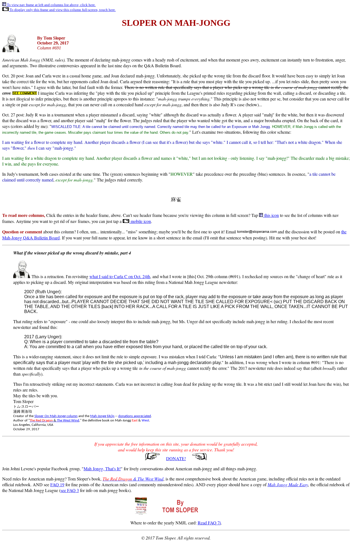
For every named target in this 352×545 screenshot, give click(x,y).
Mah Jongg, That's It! (102, 468)
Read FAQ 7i (209, 523)
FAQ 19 (57, 484)
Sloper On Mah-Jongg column (56, 416)
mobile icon (140, 221)
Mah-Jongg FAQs (102, 416)
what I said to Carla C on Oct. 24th (119, 276)
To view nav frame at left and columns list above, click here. (51, 5)
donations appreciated (134, 416)
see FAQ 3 (70, 490)
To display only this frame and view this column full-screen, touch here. (62, 10)
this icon (271, 215)
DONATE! (176, 458)
